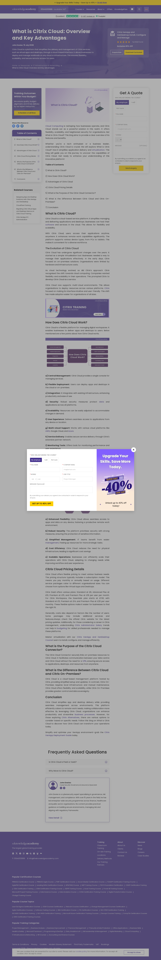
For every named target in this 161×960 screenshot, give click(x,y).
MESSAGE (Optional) (37, 484)
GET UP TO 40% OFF (41, 503)
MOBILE (33, 474)
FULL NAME (34, 465)
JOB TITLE (66, 474)
